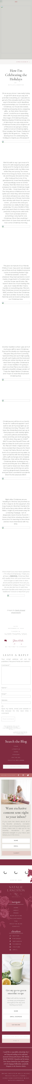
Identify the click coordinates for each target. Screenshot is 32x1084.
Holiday (8, 634)
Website (4, 700)
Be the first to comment (16, 646)
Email (3, 694)
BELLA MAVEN (23, 1073)
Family (24, 633)
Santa (24, 634)
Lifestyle (17, 634)
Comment (5, 665)
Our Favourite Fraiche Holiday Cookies (20, 733)
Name (4, 688)
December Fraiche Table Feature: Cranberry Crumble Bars (12, 728)
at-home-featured (12, 633)
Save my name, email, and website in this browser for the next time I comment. (16, 711)
